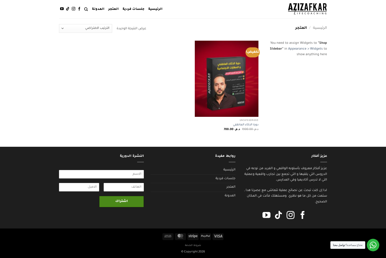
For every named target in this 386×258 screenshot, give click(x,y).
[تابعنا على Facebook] (79, 9)
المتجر (113, 9)
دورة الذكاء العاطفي (245, 124)
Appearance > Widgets (305, 49)
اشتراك (121, 201)
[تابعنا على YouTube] (62, 9)
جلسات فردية (133, 9)
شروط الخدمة (193, 245)
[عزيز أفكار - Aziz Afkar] (307, 9)
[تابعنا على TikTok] (67, 9)
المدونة (98, 9)
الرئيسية (155, 9)
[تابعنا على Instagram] (73, 9)
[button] (86, 9)
